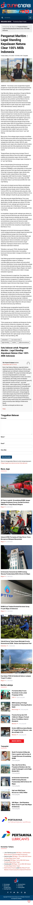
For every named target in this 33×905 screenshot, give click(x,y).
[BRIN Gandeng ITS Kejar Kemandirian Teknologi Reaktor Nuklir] (5, 706)
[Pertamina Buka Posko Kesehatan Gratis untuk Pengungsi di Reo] (5, 694)
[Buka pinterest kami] (11, 892)
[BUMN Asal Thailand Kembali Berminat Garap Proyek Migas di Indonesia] (16, 591)
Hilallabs (20, 898)
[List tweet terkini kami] (14, 892)
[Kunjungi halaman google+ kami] (17, 892)
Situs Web (3, 450)
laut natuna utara (16, 339)
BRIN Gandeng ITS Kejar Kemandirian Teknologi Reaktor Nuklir (22, 705)
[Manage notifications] (29, 901)
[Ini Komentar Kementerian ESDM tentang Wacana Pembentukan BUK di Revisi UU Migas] (16, 557)
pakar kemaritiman (24, 342)
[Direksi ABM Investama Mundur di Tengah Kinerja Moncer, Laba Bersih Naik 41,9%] (5, 732)
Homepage (7, 884)
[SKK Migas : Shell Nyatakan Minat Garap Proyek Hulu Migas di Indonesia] (5, 806)
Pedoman (20, 886)
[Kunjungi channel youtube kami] (25, 892)
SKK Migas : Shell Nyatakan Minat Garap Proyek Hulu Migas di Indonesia (22, 804)
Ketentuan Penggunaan (7, 886)
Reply (4, 409)
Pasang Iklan (21, 887)
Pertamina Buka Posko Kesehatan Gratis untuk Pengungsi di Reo (19, 693)
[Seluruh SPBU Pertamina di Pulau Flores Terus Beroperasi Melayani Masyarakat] (16, 522)
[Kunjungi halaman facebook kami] (8, 892)
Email (3, 443)
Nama (3, 437)
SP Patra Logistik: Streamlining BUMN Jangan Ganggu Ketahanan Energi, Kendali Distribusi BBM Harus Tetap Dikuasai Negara (15, 502)
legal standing (5, 342)
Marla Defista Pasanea (10, 867)
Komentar (3, 418)
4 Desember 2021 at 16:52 (10, 364)
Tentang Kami (21, 884)
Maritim (14, 342)
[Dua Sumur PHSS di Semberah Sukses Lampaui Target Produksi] (16, 661)
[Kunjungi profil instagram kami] (21, 892)
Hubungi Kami (7, 889)
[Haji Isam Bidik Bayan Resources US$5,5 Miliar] (5, 794)
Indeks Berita (16, 741)
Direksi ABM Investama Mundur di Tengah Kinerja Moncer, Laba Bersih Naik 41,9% (22, 730)
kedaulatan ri (5, 339)
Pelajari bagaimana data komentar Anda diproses (14, 463)
